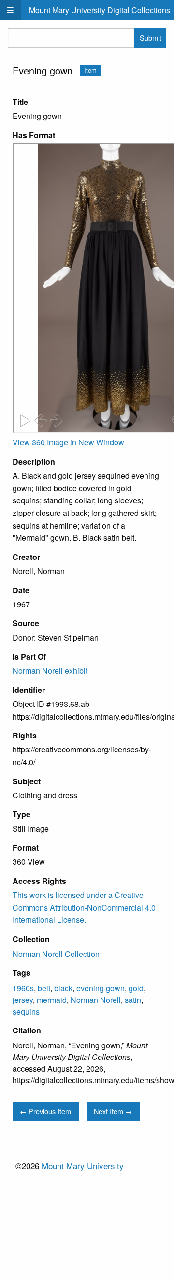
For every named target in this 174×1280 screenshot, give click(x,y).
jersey (23, 999)
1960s (23, 988)
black (63, 988)
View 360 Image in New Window (68, 442)
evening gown (100, 988)
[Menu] (10, 10)
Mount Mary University (83, 1166)
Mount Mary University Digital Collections (99, 9)
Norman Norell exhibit (50, 670)
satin (133, 999)
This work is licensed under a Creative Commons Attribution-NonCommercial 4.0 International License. (84, 907)
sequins (26, 1011)
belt (44, 988)
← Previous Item (45, 1111)
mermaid (52, 999)
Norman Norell (96, 999)
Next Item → (113, 1111)
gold (136, 988)
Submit (150, 37)
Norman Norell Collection (56, 953)
